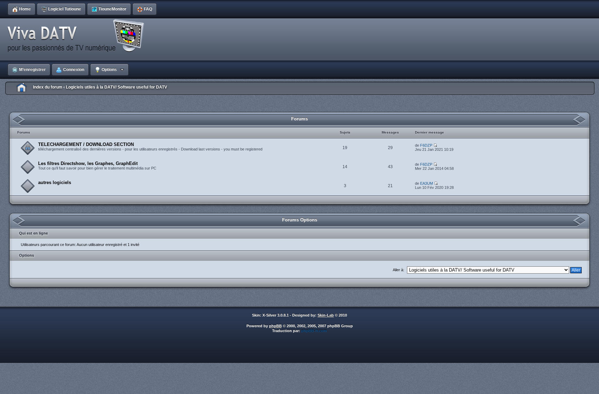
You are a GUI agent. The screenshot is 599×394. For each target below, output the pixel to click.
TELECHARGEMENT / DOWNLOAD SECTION (86, 144)
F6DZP (426, 145)
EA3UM (426, 183)
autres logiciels (54, 182)
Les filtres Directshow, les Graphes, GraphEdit (88, 163)
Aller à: (398, 270)
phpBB (275, 326)
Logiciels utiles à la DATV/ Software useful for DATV (116, 87)
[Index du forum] (78, 36)
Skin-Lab (326, 315)
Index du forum (47, 87)
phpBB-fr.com (314, 331)
